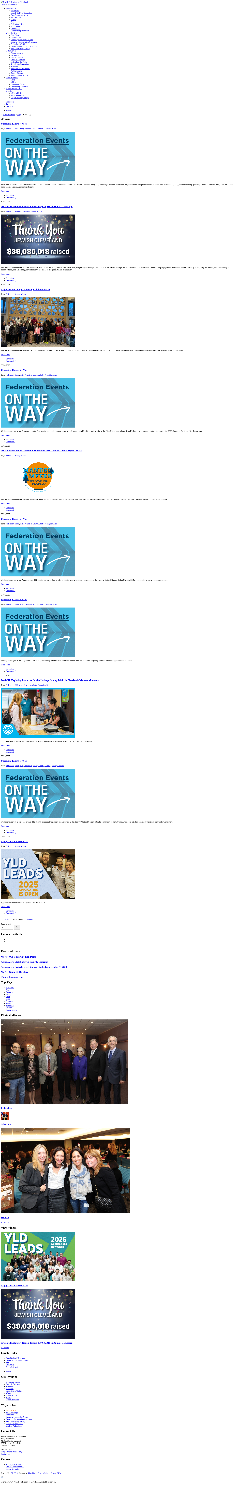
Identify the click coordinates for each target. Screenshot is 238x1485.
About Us (15, 11)
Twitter (9, 104)
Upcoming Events (18, 84)
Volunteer (14, 66)
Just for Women (17, 73)
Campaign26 (43, 685)
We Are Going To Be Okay (14, 972)
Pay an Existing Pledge (20, 98)
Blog (13, 80)
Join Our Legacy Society (20, 49)
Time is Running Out (12, 977)
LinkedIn (9, 106)
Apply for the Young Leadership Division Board (25, 289)
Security (48, 766)
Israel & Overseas (18, 60)
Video (13, 82)
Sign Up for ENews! (14, 1464)
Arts (16, 128)
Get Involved (11, 51)
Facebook (10, 102)
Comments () (11, 197)
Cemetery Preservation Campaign (24, 42)
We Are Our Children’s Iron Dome (18, 956)
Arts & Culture (17, 57)
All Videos (5, 1348)
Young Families (25, 128)
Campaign (26, 211)
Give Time (15, 35)
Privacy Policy (43, 1473)
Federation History (18, 24)
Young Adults (37, 128)
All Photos (5, 1222)
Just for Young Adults (19, 75)
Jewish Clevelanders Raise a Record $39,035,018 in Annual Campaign (37, 206)
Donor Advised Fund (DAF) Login (25, 46)
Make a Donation (18, 95)
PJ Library (10, 1365)
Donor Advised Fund (14, 1424)
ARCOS (14, 1473)
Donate (9, 91)
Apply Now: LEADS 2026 (14, 1285)
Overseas (47, 128)
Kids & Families (12, 1400)
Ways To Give (11, 33)
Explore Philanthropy (14, 1426)
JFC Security (16, 17)
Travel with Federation (20, 64)
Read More (5, 191)
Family (8, 994)
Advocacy (15, 55)
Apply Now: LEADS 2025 (14, 841)
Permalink (10, 195)
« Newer (5, 919)
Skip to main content (9, 4)
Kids (8, 999)
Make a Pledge (17, 93)
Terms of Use (56, 1473)
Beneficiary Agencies (19, 15)
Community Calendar (19, 86)
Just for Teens (16, 71)
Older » (30, 919)
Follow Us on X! (12, 1469)
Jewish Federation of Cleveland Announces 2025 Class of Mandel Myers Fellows (41, 450)
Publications (15, 26)
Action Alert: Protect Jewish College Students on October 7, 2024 (34, 967)
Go (17, 927)
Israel (54, 128)
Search (8, 110)
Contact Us (15, 28)
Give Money (16, 37)
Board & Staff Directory (15, 1358)
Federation (10, 128)
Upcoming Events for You (14, 123)
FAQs (13, 20)
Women (18, 211)
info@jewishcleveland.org (11, 1452)
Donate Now (11, 1410)
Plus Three (32, 1473)
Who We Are (11, 8)
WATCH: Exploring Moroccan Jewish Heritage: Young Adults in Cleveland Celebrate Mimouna (50, 680)
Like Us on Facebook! (15, 1467)
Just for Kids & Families (20, 69)
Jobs (12, 22)
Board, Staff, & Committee (21, 13)
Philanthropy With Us (19, 44)
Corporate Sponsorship (20, 31)
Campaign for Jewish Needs (22, 40)
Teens (8, 1003)
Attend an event (17, 53)
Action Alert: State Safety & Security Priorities (24, 962)
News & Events (12, 77)
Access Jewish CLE (14, 89)
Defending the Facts (19, 62)
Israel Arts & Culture (14, 1391)
